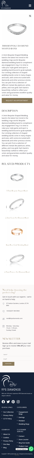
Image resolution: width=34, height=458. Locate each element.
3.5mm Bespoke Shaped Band (17, 191)
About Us (6, 434)
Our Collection (8, 412)
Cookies (6, 438)
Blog (5, 448)
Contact (21, 436)
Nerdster (17, 455)
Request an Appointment (17, 100)
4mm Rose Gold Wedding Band (17, 245)
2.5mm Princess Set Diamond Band (17, 272)
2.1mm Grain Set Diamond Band (17, 218)
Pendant (22, 421)
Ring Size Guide (24, 443)
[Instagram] (18, 401)
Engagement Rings (23, 413)
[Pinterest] (13, 401)
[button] (22, 6)
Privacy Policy (8, 415)
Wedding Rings (24, 424)
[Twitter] (8, 401)
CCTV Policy (7, 419)
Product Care (23, 446)
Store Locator (23, 439)
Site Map (6, 444)
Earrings (22, 417)
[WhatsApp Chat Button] (31, 448)
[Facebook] (3, 401)
